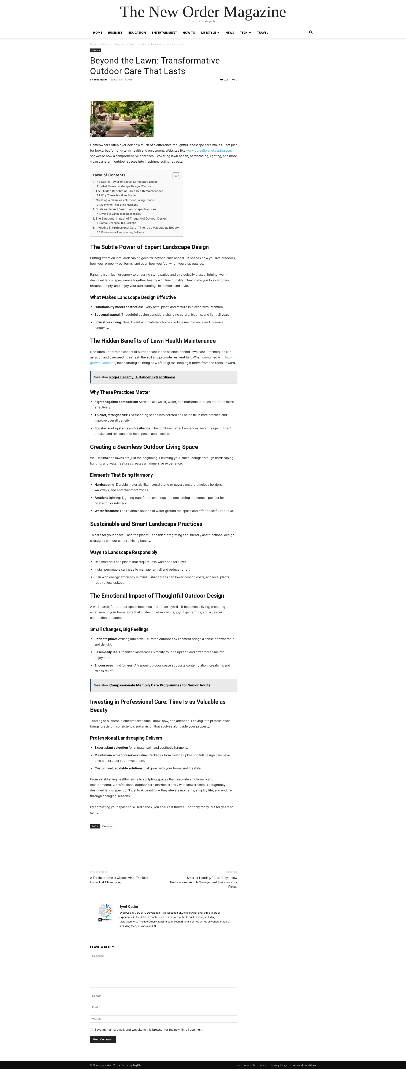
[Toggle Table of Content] (174, 175)
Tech (244, 32)
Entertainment (164, 32)
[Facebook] (94, 89)
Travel (262, 32)
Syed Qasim (100, 79)
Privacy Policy (279, 1065)
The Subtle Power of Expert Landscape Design (126, 181)
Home (97, 32)
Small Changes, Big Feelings (118, 222)
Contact (262, 1065)
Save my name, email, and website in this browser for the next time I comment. (149, 1029)
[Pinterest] (114, 89)
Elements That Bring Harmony (119, 204)
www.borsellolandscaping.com (208, 150)
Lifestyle (208, 32)
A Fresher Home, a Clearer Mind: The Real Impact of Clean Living (119, 880)
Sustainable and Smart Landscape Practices (126, 209)
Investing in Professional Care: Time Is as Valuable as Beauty (137, 227)
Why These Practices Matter (118, 195)
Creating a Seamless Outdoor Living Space (125, 200)
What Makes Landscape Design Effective (126, 186)
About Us (249, 1065)
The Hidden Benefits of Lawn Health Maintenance (129, 191)
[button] (311, 33)
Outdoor (107, 826)
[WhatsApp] (123, 89)
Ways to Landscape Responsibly (121, 213)
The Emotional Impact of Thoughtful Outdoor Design (131, 218)
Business (115, 32)
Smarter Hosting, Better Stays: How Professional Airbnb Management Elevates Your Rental (203, 882)
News (229, 32)
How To (189, 32)
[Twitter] (104, 89)
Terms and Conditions (303, 1065)
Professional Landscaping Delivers (122, 232)
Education (137, 32)
